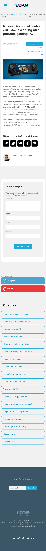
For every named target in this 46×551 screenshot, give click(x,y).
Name (9, 213)
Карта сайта (9, 441)
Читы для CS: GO (10, 389)
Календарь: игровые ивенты (17, 321)
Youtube (32, 538)
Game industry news (34, 44)
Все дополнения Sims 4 (14, 366)
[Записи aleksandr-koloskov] (6, 157)
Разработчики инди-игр (14, 374)
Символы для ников (12, 419)
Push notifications (25, 479)
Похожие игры (10, 434)
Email (8, 222)
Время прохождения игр (14, 426)
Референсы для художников (16, 411)
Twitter (27, 538)
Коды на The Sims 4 (12, 359)
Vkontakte (13, 538)
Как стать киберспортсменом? (17, 351)
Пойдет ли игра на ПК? (14, 336)
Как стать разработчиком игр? (17, 404)
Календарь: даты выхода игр (17, 314)
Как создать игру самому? (15, 396)
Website (9, 231)
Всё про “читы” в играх (14, 381)
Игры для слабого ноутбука (16, 344)
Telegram (18, 538)
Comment (10, 199)
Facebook (23, 538)
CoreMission (22, 6)
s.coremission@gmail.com (26, 526)
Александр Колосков (35, 51)
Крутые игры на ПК (12, 329)
